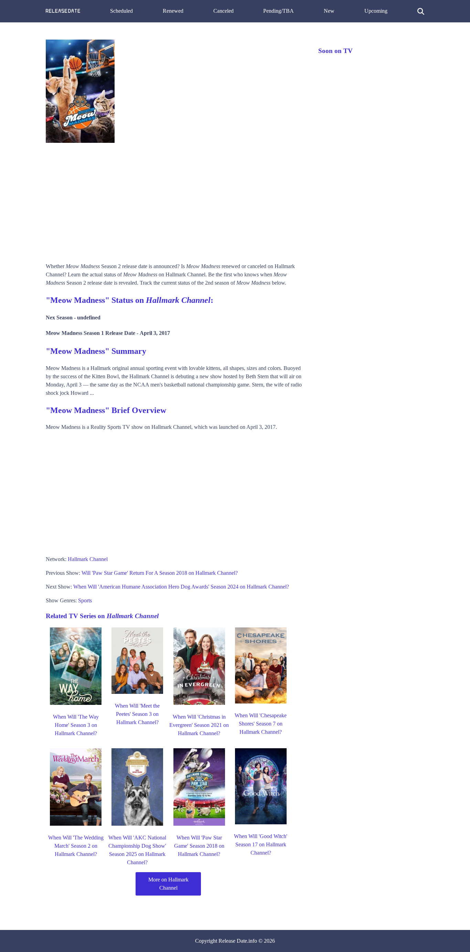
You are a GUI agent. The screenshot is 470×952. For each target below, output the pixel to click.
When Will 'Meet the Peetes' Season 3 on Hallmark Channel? (137, 714)
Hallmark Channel (88, 559)
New (329, 11)
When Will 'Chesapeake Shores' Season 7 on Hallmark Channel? (261, 723)
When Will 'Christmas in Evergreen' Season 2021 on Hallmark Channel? (199, 725)
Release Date (232, 941)
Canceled (223, 11)
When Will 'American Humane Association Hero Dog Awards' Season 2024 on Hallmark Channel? (181, 587)
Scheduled (121, 11)
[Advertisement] (175, 200)
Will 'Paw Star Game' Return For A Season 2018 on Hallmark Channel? (160, 573)
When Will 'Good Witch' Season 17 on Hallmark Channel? (260, 844)
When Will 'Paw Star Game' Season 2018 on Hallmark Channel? (199, 846)
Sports (85, 600)
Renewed (173, 11)
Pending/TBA (278, 11)
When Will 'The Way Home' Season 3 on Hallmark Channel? (76, 725)
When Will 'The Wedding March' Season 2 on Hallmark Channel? (76, 846)
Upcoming (375, 11)
